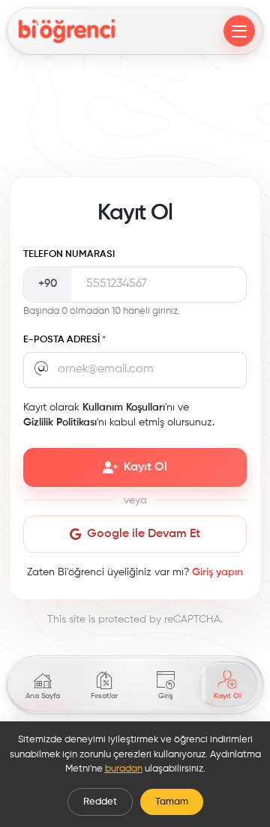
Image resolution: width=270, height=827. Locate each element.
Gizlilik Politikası (60, 422)
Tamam (171, 802)
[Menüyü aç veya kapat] (239, 30)
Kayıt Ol (145, 467)
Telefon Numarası (69, 254)
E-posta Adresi (64, 340)
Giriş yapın (217, 572)
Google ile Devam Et (143, 534)
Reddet (100, 802)
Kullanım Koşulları (123, 407)
